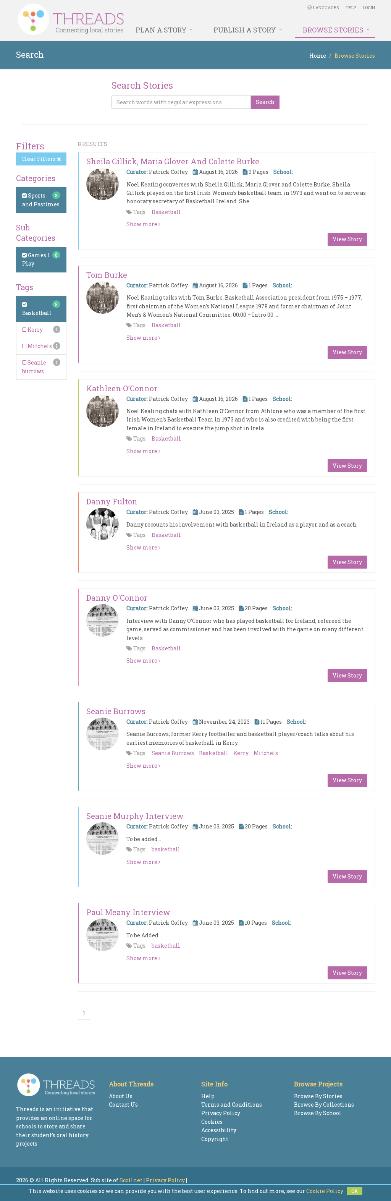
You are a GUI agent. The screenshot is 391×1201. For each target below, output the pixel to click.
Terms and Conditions (231, 1104)
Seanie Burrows (115, 711)
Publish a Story (244, 29)
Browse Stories (333, 29)
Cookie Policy (324, 1191)
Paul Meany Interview (128, 912)
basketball (166, 849)
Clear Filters (39, 158)
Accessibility (218, 1130)
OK (354, 1191)
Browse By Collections (324, 1104)
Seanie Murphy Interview (135, 816)
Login (369, 7)
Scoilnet (131, 1180)
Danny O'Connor (116, 598)
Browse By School (317, 1113)
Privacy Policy (220, 1113)
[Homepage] (127, 19)
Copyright (214, 1139)
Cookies (212, 1121)
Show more (142, 224)
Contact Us (123, 1104)
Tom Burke (106, 275)
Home (317, 55)
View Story (347, 239)
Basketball (166, 212)
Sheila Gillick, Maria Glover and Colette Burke (172, 161)
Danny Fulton (111, 501)
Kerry (34, 329)
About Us (120, 1096)
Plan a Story (161, 29)
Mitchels (39, 346)
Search (265, 101)
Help (351, 7)
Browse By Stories (318, 1096)
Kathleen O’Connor (121, 388)
